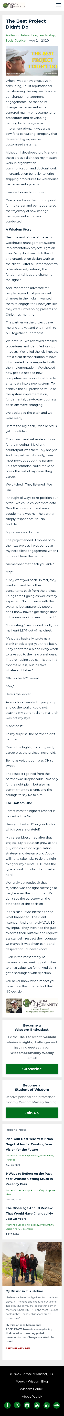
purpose (10, 1159)
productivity (46, 1155)
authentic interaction (21, 35)
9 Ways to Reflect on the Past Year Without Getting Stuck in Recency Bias (29, 1179)
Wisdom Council (32, 1389)
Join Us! (32, 1112)
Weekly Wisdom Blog (32, 1381)
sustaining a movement (19, 1229)
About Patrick (32, 1396)
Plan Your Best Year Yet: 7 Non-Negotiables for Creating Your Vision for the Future (30, 1144)
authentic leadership (18, 1155)
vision (9, 1194)
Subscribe (32, 1069)
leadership (47, 35)
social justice (16, 40)
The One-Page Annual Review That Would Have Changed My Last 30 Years (29, 1213)
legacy (35, 1155)
